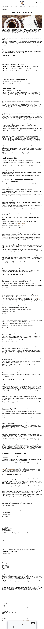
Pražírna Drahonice (26, 605)
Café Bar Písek (25, 608)
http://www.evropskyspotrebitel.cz (8, 469)
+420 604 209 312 (26, 620)
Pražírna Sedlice (25, 606)
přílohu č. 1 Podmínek (14, 301)
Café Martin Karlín (25, 611)
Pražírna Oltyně (25, 607)
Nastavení (11, 626)
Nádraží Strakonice (26, 610)
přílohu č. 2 (12, 394)
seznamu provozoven (21, 223)
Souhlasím (33, 623)
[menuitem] (2, 7)
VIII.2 (12, 422)
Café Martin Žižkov (26, 612)
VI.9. (19, 446)
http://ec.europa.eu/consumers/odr (23, 464)
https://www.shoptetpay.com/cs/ (29, 199)
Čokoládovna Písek (26, 609)
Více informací (20, 624)
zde (6, 39)
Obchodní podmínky (5, 620)
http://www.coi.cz (29, 463)
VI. (30, 241)
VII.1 (37, 298)
